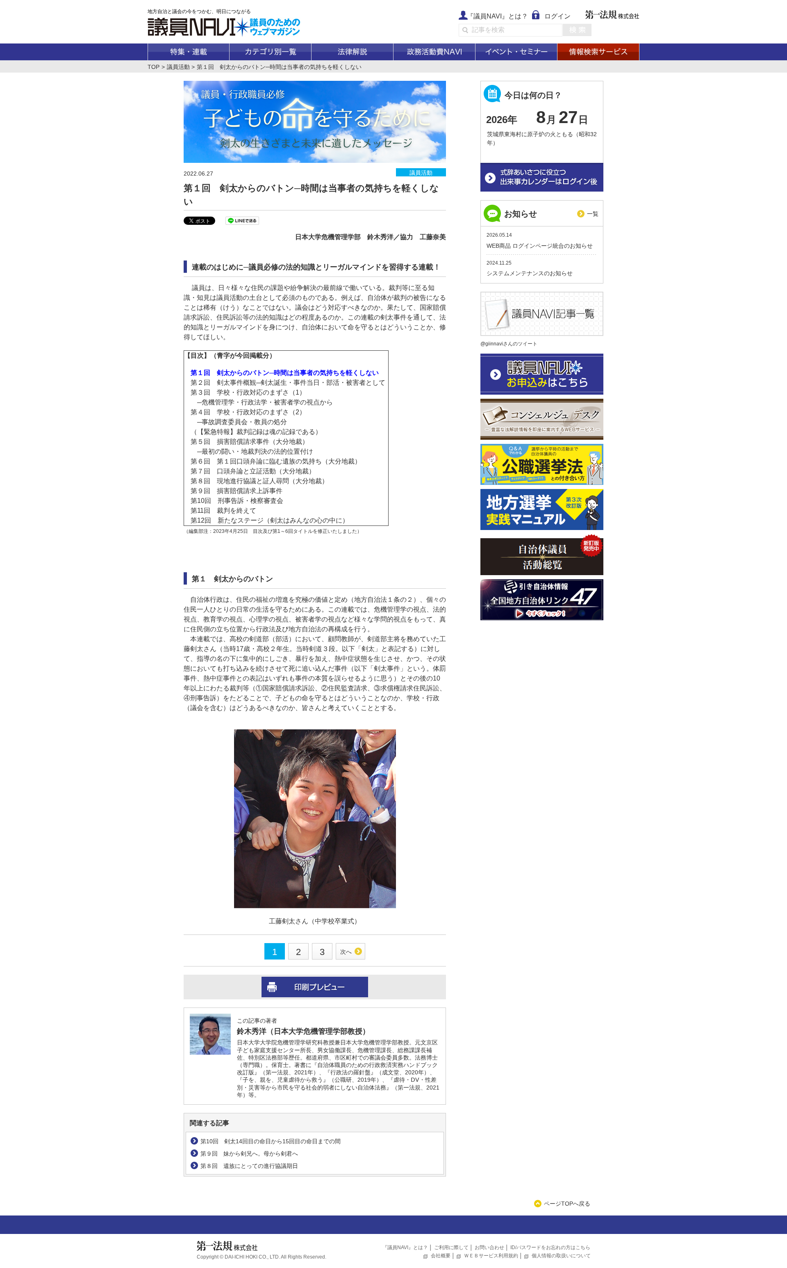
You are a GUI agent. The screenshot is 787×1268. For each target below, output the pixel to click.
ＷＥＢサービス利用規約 (491, 1256)
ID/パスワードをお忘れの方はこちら (550, 1247)
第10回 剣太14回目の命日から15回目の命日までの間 (270, 1141)
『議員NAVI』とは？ (497, 16)
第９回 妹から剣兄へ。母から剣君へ (249, 1153)
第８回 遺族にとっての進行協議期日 (249, 1166)
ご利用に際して (451, 1247)
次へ (346, 951)
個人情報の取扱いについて (561, 1256)
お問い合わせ (489, 1247)
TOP (153, 67)
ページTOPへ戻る (567, 1203)
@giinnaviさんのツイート (508, 344)
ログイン (557, 16)
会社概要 (440, 1256)
